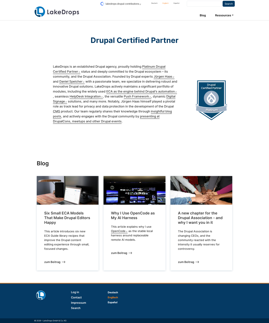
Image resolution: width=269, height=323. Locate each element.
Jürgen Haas (163, 76)
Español (176, 3)
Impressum (78, 302)
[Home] (56, 11)
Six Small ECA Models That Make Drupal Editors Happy (67, 218)
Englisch (166, 3)
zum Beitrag (52, 262)
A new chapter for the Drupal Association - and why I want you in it (200, 218)
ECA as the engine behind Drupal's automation (140, 91)
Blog (203, 15)
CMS (56, 111)
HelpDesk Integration (85, 96)
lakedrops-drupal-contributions (122, 3)
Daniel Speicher (71, 81)
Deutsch (154, 3)
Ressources (223, 15)
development (144, 106)
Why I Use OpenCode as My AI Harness (133, 215)
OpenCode (118, 231)
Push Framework (136, 96)
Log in (75, 292)
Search (75, 308)
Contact (76, 297)
